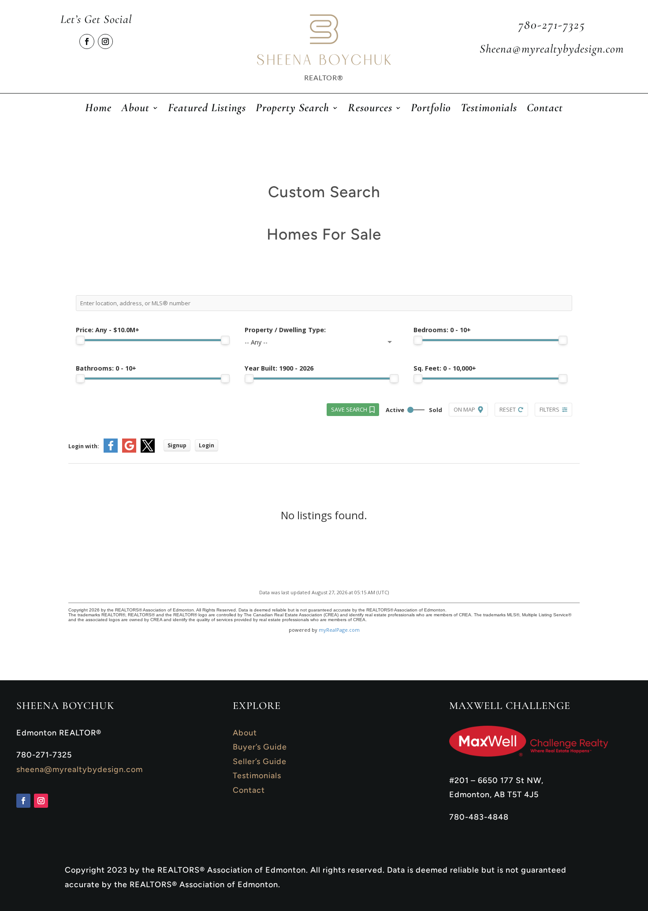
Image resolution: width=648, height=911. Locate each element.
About (245, 733)
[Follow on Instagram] (105, 41)
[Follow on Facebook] (86, 41)
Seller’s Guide (260, 761)
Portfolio (431, 109)
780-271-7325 (551, 24)
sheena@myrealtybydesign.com (79, 769)
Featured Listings (207, 109)
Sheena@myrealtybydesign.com (552, 48)
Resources (370, 109)
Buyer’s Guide (260, 747)
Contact (545, 109)
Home (98, 109)
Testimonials (489, 109)
